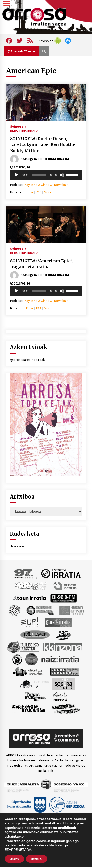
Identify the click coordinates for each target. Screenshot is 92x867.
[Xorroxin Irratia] (28, 708)
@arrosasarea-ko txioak (27, 359)
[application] (46, 175)
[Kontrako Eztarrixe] (17, 659)
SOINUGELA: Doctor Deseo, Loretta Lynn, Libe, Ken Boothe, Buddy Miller (43, 144)
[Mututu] (62, 174)
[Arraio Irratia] (31, 585)
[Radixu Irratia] (34, 683)
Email (30, 192)
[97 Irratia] (26, 573)
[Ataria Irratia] (65, 585)
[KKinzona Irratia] (63, 646)
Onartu (14, 859)
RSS (39, 192)
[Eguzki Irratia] (40, 610)
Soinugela (18, 126)
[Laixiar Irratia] (31, 659)
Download (61, 184)
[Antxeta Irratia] (61, 573)
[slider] (73, 174)
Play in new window (38, 184)
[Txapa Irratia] (35, 696)
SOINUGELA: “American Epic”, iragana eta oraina (41, 263)
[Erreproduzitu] (16, 174)
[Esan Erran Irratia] (71, 610)
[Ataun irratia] (30, 597)
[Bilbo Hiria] (63, 597)
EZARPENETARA (18, 850)
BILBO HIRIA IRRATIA (24, 130)
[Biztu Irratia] (14, 610)
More (48, 192)
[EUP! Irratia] (29, 622)
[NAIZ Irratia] (60, 659)
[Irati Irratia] (64, 634)
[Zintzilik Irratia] (66, 708)
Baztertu (36, 859)
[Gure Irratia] (58, 622)
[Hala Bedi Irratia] (35, 634)
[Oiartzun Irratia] (28, 671)
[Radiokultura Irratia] (64, 671)
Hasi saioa (17, 546)
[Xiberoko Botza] (60, 696)
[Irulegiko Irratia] (23, 646)
